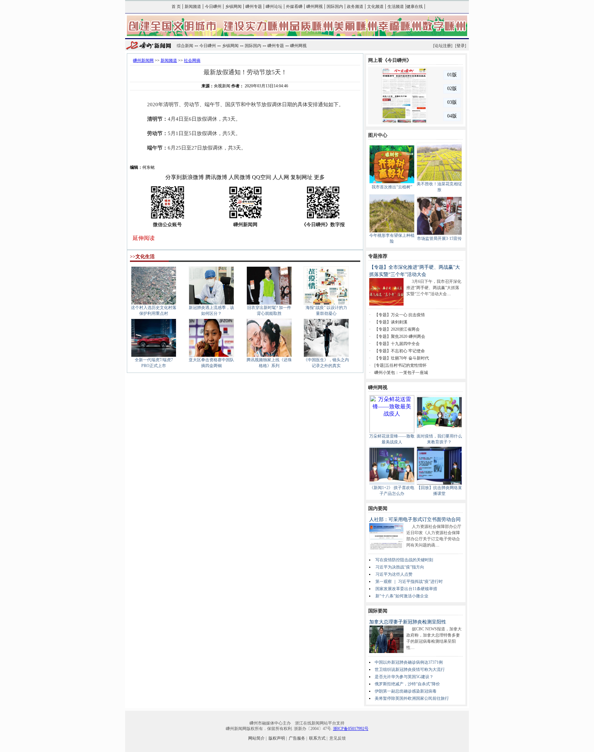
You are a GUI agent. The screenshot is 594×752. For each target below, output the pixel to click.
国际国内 (335, 6)
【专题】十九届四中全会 (397, 343)
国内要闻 (377, 508)
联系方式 (317, 738)
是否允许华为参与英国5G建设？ (404, 676)
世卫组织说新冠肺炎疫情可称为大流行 (410, 669)
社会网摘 (192, 60)
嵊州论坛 (274, 6)
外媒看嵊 (294, 6)
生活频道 (395, 6)
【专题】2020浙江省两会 (397, 329)
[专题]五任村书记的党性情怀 (400, 365)
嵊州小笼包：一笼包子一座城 (401, 372)
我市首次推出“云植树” (392, 187)
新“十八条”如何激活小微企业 (401, 596)
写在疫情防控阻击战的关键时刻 (404, 559)
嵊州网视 (314, 6)
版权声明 (276, 738)
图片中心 (377, 135)
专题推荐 (377, 256)
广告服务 (297, 738)
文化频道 (375, 6)
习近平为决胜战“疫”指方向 (399, 567)
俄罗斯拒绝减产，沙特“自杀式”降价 (407, 684)
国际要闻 (377, 610)
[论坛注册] (442, 45)
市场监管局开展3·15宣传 (439, 238)
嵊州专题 (253, 6)
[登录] (460, 45)
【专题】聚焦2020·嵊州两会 (399, 336)
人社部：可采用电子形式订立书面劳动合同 (415, 519)
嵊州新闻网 (143, 60)
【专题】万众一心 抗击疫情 (399, 314)
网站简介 (256, 738)
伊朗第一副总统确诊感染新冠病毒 (406, 691)
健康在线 (414, 6)
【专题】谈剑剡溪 (390, 322)
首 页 (176, 6)
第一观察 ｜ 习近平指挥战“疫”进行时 (409, 581)
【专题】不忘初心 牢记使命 (399, 351)
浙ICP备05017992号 (350, 728)
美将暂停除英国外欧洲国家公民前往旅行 (412, 698)
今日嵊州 (213, 6)
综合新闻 (185, 45)
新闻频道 (193, 6)
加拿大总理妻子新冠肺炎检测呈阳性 (407, 621)
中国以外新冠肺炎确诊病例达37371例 (409, 662)
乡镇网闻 (233, 6)
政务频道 (355, 6)
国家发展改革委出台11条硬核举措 (406, 588)
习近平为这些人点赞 (393, 574)
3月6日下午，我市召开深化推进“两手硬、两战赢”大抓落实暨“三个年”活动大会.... (433, 287)
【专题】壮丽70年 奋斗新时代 (401, 358)
